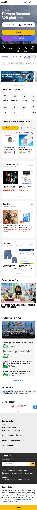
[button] (13, 85)
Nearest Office (33, 49)
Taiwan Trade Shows (9, 427)
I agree (18, 507)
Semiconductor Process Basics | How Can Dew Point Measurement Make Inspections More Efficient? (18, 353)
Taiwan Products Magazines (11, 430)
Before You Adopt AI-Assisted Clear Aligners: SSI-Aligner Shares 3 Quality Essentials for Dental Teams (17, 363)
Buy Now (11, 48)
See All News (18, 380)
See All (32, 165)
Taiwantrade (4, 2)
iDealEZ (4, 424)
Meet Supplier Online (18, 50)
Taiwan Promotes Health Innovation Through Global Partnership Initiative (15, 334)
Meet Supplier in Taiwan (25, 50)
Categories (4, 48)
